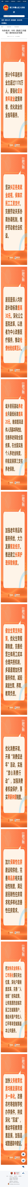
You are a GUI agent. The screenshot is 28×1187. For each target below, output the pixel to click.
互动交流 (19, 20)
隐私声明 (11, 1176)
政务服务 (13, 20)
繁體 (2, 1)
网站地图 (24, 1)
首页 (2, 20)
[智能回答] (23, 1154)
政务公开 (7, 20)
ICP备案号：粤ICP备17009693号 (13, 1182)
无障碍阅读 (13, 1)
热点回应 (17, 26)
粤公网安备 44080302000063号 (15, 1184)
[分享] (23, 1173)
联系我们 (7, 1)
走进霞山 (4, 23)
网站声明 (15, 1176)
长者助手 (19, 1)
